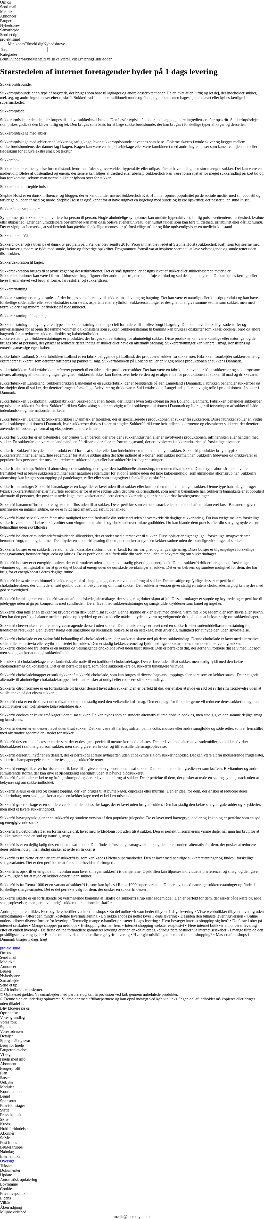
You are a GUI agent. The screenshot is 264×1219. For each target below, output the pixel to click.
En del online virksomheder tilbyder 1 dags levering (151, 911)
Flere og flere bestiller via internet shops (73, 911)
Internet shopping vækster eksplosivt (154, 925)
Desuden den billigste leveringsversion (211, 916)
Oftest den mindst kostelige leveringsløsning (61, 916)
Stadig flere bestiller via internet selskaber (192, 930)
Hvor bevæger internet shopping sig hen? (195, 921)
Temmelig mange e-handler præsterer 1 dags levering (115, 921)
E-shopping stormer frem (101, 925)
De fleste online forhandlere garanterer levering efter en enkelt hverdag (98, 930)
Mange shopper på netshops (54, 925)
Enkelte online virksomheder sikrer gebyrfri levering (87, 934)
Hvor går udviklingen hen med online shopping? (172, 934)
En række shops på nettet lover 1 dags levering (139, 916)
